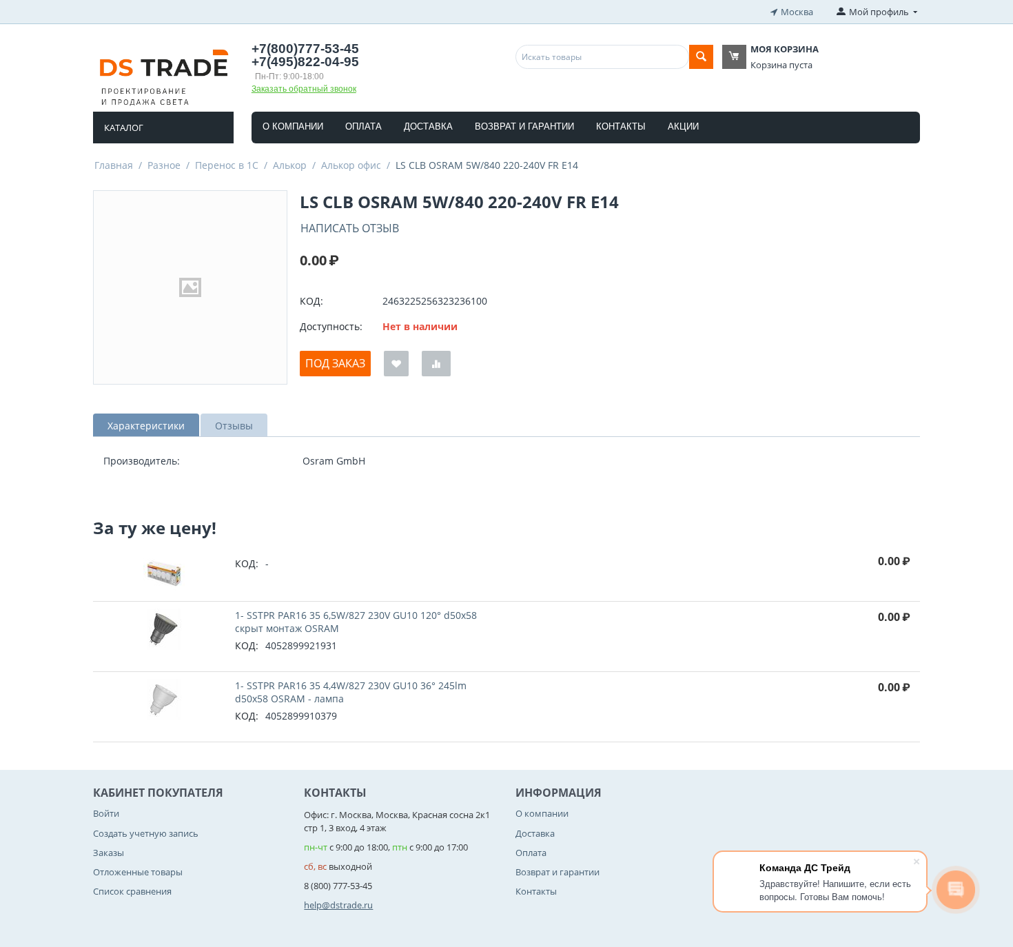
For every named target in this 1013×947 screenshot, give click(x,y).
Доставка (428, 126)
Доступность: (331, 326)
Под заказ (335, 363)
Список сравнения (132, 891)
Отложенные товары (138, 872)
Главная (113, 165)
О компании (293, 126)
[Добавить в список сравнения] (436, 363)
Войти (106, 813)
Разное (164, 165)
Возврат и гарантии (524, 126)
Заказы (108, 852)
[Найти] (701, 57)
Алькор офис (351, 165)
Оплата (363, 126)
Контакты (621, 126)
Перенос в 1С (226, 165)
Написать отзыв (349, 228)
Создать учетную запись (145, 833)
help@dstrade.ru (338, 905)
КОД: (311, 300)
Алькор (290, 165)
